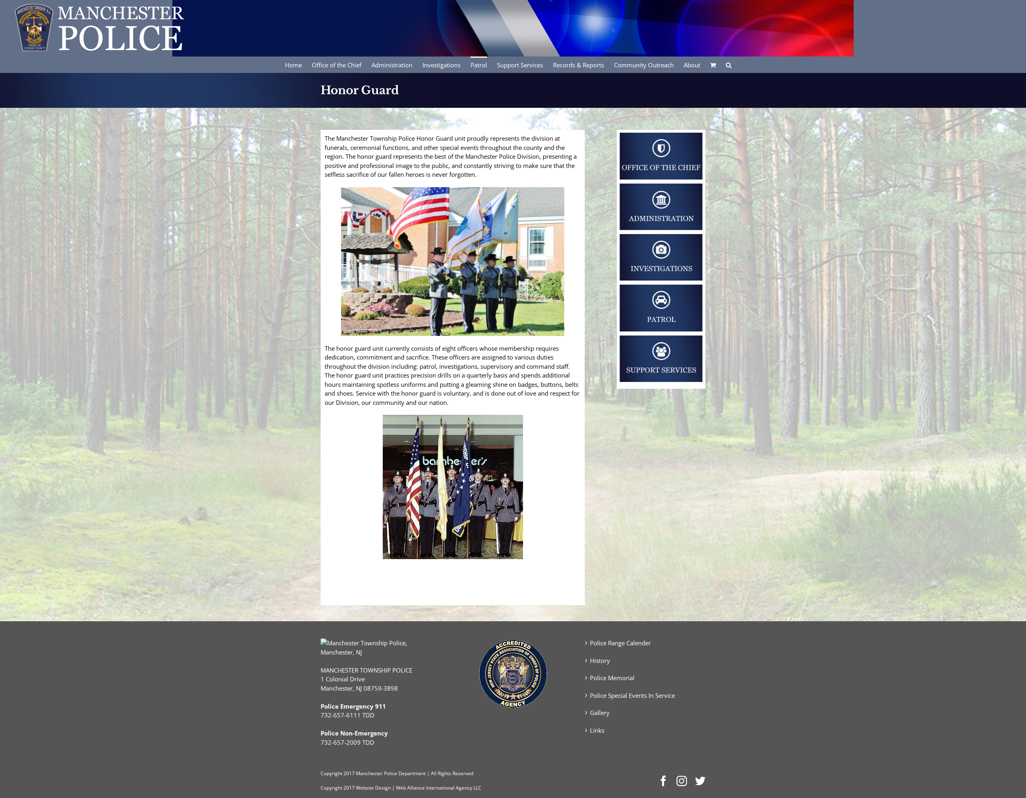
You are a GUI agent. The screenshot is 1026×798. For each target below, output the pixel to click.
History (600, 661)
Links (597, 730)
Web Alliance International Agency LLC (438, 787)
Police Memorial (612, 678)
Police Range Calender (620, 643)
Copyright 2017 (338, 787)
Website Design (373, 787)
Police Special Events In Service (632, 695)
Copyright (331, 773)
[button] (728, 65)
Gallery (600, 713)
